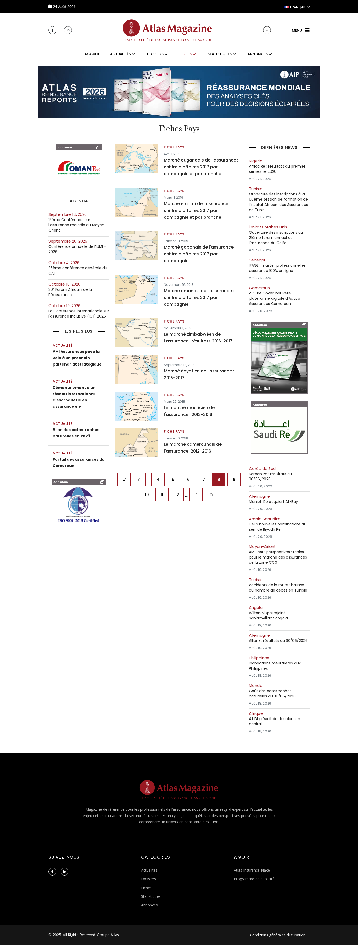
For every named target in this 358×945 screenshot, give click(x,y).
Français (298, 6)
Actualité (63, 345)
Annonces (149, 905)
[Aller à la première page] (124, 479)
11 (162, 494)
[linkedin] (68, 30)
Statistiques (151, 896)
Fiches (146, 887)
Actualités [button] (120, 53)
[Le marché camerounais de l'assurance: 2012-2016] (136, 442)
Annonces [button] (258, 53)
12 (177, 494)
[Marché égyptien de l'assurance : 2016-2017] (136, 369)
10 (147, 494)
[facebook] (52, 30)
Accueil (92, 53)
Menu (297, 30)
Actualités (149, 870)
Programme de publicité (254, 878)
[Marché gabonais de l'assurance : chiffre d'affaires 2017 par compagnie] (136, 245)
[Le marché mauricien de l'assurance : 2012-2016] (136, 406)
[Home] (167, 30)
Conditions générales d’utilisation (278, 934)
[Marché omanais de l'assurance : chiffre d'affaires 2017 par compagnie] (136, 289)
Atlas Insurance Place (252, 870)
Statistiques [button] (220, 53)
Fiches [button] (186, 53)
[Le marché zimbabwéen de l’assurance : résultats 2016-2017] (136, 332)
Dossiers (148, 878)
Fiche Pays (174, 147)
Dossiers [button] (155, 53)
